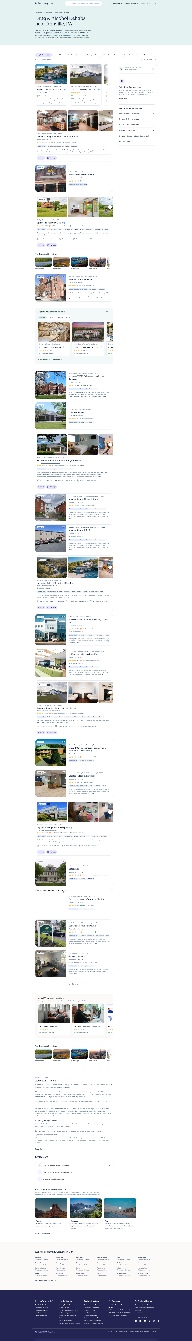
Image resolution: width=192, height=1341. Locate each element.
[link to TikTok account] (149, 1321)
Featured (42, 317)
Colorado (74, 1221)
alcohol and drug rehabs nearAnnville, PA (49, 33)
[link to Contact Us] (136, 1321)
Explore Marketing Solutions (144, 1307)
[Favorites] (154, 4)
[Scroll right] (155, 55)
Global (68, 317)
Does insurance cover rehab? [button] (129, 113)
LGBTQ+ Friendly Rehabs (68, 1315)
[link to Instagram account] (154, 1321)
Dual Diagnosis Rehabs (91, 1315)
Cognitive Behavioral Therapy (69, 1310)
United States (48, 12)
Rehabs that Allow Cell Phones (70, 1323)
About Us (138, 1310)
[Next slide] (107, 85)
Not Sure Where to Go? (44, 1301)
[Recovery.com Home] (44, 3)
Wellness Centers (65, 1318)
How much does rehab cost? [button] (129, 119)
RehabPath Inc (122, 1331)
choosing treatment (67, 1094)
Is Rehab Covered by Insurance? (119, 1310)
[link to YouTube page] (145, 1321)
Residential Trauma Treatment (94, 1318)
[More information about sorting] (155, 59)
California (52, 317)
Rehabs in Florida (41, 1305)
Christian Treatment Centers (93, 1323)
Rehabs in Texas (40, 1313)
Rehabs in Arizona (41, 1315)
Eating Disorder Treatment (93, 1305)
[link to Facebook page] (159, 1321)
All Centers (39, 12)
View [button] (40, 158)
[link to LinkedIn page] (140, 1321)
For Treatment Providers (144, 1301)
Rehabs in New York (41, 1310)
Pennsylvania (58, 12)
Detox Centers (64, 1307)
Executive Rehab (89, 1310)
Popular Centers (66, 1301)
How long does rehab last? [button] (129, 125)
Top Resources (114, 1301)
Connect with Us (141, 1317)
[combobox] (83, 3)
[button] (49, 59)
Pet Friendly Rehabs (66, 1320)
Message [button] (53, 158)
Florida (60, 317)
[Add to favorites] (110, 113)
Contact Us (139, 1313)
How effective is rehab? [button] (128, 130)
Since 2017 (146, 90)
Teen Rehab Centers (90, 1313)
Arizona (39, 1221)
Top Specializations (91, 1301)
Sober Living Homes (66, 1313)
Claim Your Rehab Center (143, 1305)
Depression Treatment (91, 1307)
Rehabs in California (41, 1307)
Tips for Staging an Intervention (119, 1312)
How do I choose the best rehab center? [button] (134, 136)
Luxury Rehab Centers (67, 1305)
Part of (49, 463)
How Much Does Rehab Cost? (118, 1315)
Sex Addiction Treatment (92, 1320)
